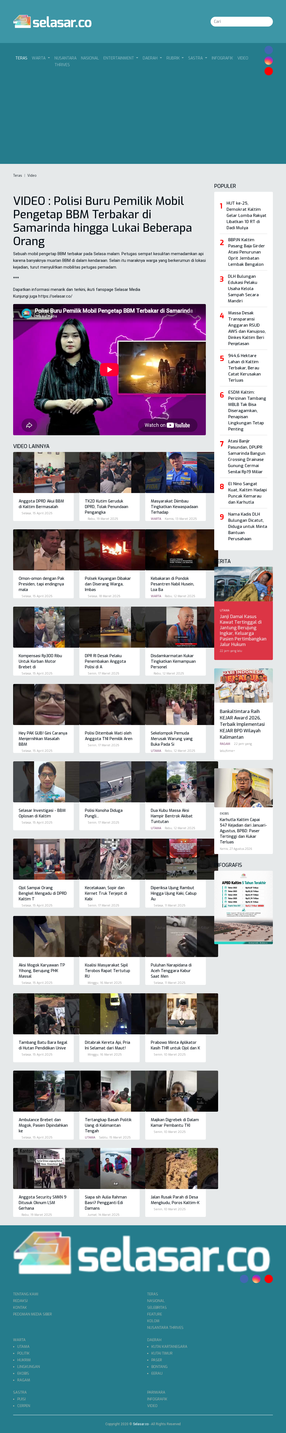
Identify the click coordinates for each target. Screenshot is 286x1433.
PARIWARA (156, 1392)
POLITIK (23, 1353)
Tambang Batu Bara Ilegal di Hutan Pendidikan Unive (43, 1045)
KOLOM (153, 1321)
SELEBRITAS (157, 1307)
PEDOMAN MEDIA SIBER (32, 1314)
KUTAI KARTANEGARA (169, 1346)
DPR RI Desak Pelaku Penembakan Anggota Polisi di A (105, 661)
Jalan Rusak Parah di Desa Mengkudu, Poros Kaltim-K (175, 1200)
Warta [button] (39, 58)
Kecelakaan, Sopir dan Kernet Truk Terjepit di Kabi (106, 893)
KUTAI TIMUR (162, 1353)
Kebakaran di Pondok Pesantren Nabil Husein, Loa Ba (172, 584)
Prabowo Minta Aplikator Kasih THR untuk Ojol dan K (175, 1045)
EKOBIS (23, 1373)
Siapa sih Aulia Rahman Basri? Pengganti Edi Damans (106, 1203)
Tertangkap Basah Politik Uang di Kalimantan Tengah (108, 1125)
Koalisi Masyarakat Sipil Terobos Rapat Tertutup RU (107, 971)
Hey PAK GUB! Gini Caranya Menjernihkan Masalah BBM (43, 739)
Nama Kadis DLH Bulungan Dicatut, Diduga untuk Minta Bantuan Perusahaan (247, 526)
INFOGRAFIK (222, 58)
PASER (156, 1360)
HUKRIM (24, 1360)
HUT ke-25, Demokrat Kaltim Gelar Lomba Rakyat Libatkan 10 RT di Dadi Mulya (246, 215)
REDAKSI (20, 1300)
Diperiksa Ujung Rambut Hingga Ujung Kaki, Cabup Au (174, 893)
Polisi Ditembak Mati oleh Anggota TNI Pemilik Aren (108, 736)
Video (32, 175)
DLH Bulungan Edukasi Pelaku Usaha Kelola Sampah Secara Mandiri (243, 289)
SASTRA (20, 1392)
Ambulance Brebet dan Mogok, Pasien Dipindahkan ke (43, 1125)
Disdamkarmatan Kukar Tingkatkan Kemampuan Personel (173, 661)
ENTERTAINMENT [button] (119, 58)
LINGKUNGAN (28, 1366)
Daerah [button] (151, 58)
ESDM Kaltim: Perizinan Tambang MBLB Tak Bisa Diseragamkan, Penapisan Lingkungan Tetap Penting (247, 410)
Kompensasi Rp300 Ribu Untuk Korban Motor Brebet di (40, 661)
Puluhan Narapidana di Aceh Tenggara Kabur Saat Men (171, 971)
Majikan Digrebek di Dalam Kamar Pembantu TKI (175, 1122)
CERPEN (23, 1405)
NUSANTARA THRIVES (65, 62)
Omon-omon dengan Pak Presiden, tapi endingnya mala (41, 584)
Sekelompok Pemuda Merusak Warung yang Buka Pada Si (172, 739)
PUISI (21, 1399)
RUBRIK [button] (173, 58)
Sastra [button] (196, 58)
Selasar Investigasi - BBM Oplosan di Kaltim (42, 813)
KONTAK (20, 1307)
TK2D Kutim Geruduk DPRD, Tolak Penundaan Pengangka (106, 507)
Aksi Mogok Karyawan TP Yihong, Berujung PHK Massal (42, 971)
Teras (22, 58)
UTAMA (23, 1346)
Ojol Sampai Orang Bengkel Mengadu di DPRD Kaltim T (43, 893)
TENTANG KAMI (25, 1294)
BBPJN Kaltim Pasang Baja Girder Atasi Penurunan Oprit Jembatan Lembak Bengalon (246, 252)
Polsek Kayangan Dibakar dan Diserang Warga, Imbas (108, 584)
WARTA (19, 1340)
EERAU (157, 1373)
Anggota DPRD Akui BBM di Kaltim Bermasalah (41, 504)
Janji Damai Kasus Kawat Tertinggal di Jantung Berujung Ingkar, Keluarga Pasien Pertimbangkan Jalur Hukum (243, 630)
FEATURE (154, 1314)
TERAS (152, 1294)
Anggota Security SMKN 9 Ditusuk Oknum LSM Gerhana (42, 1203)
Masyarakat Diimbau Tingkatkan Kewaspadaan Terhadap (174, 507)
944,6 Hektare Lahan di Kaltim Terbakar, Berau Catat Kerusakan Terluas (244, 368)
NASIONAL (90, 58)
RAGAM (23, 1380)
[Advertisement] (143, 119)
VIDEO (242, 58)
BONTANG (159, 1366)
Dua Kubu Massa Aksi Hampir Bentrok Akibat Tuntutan (172, 816)
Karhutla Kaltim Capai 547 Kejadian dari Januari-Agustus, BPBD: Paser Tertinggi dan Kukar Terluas (243, 831)
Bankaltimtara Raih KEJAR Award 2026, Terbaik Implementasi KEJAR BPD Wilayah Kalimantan (242, 724)
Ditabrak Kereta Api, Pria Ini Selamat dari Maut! (107, 1045)
